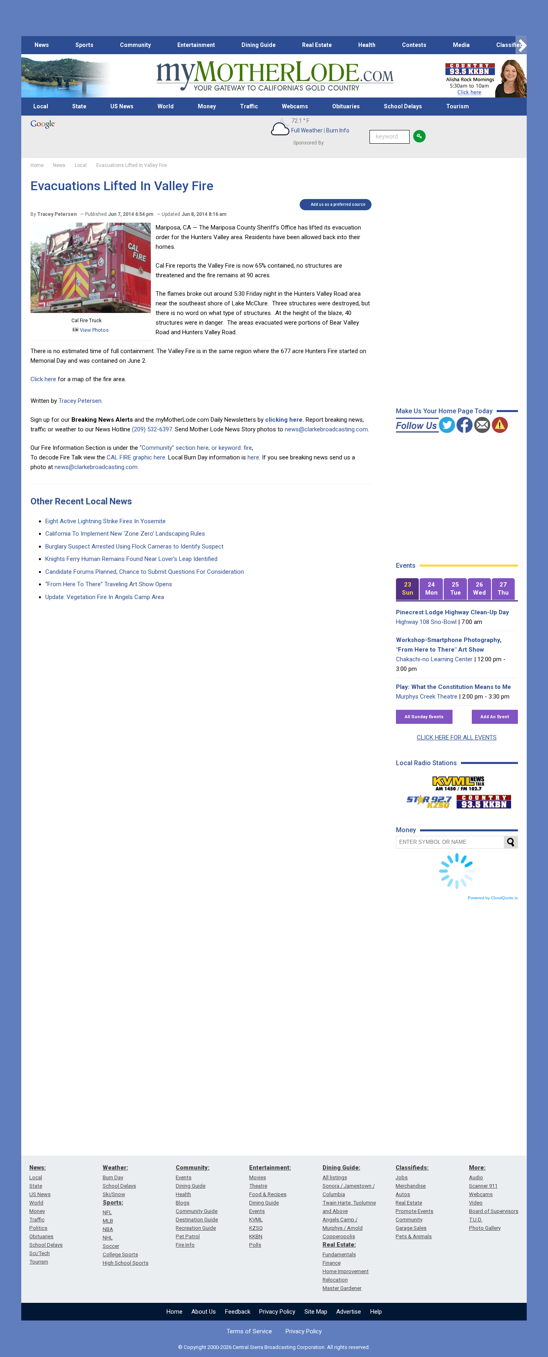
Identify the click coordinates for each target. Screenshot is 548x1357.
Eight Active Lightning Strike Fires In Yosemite (105, 521)
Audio (476, 1177)
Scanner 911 (483, 1186)
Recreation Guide (196, 1228)
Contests (414, 45)
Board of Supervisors (493, 1211)
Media (461, 45)
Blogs (182, 1203)
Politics (38, 1228)
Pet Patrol (188, 1236)
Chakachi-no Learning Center (434, 659)
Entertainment (196, 45)
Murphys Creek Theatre (426, 696)
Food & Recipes (267, 1194)
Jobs (402, 1177)
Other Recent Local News (81, 501)
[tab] (407, 589)
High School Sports (125, 1263)
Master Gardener (342, 1288)
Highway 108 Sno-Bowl (426, 622)
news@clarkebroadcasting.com (326, 429)
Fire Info (185, 1245)
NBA (108, 1229)
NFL (107, 1212)
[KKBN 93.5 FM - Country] (483, 799)
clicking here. (284, 419)
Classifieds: (412, 1167)
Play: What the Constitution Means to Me (453, 687)
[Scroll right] (521, 45)
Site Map (315, 1311)
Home (174, 1311)
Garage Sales (411, 1228)
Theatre (258, 1186)
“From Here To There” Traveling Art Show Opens (108, 584)
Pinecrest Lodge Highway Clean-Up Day (452, 612)
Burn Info (337, 130)
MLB (108, 1221)
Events (183, 1177)
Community (135, 45)
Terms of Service (249, 1331)
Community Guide (196, 1211)
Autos (403, 1194)
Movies (257, 1177)
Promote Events (414, 1211)
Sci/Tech (39, 1253)
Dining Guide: (341, 1167)
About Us (203, 1311)
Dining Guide (259, 45)
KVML (256, 1220)
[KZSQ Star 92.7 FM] (425, 799)
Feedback (237, 1311)
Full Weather (307, 130)
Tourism (457, 106)
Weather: (115, 1167)
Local (40, 106)
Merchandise (411, 1186)
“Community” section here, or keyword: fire (196, 447)
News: (37, 1167)
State (79, 106)
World (166, 106)
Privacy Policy (277, 1311)
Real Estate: (339, 1244)
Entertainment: (270, 1167)
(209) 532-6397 (152, 429)
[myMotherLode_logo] (274, 76)
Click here (43, 379)
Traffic (249, 106)
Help (376, 1311)
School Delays (403, 106)
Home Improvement (346, 1271)
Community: (192, 1167)
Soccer (111, 1246)
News (42, 45)
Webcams (295, 106)
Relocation (335, 1280)
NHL (108, 1238)
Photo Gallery (485, 1228)
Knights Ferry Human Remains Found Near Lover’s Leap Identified (131, 559)
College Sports (120, 1254)
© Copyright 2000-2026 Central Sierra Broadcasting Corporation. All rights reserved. (274, 1347)
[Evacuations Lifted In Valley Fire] (90, 311)
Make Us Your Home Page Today (444, 411)
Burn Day (113, 1177)
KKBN (255, 1236)
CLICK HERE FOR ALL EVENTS (457, 737)
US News (122, 106)
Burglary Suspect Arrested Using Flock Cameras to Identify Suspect (134, 546)
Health (366, 45)
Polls (255, 1245)
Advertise (348, 1311)
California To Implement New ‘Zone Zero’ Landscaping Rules (125, 533)
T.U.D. (475, 1220)
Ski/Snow (114, 1194)
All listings (335, 1177)
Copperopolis (339, 1236)
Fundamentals (339, 1254)
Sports (84, 45)
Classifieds (511, 45)
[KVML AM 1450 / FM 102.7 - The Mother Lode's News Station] (458, 781)
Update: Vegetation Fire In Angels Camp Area (104, 597)
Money (207, 106)
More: (477, 1167)
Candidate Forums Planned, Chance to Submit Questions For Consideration (144, 571)
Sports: (113, 1202)
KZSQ (256, 1228)
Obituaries (346, 106)
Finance (332, 1263)
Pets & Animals (414, 1236)
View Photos (94, 330)
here (253, 457)
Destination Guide (197, 1220)
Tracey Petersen (80, 400)
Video (476, 1203)
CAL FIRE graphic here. (136, 457)
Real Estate (317, 45)
